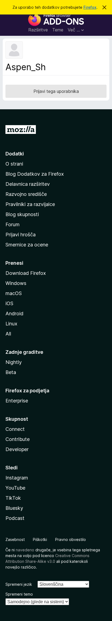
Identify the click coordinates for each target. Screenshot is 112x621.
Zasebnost (15, 539)
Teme (57, 30)
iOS (9, 303)
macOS (13, 293)
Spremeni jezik (18, 584)
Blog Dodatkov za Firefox (34, 174)
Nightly (13, 362)
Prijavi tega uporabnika (56, 91)
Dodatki (14, 154)
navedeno (25, 550)
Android (14, 313)
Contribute (17, 439)
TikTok (13, 498)
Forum (12, 224)
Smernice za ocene (26, 245)
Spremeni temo (19, 594)
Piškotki (40, 539)
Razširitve (38, 30)
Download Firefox (25, 273)
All (8, 334)
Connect (15, 429)
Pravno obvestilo (70, 539)
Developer (17, 449)
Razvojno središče (26, 194)
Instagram (16, 478)
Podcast (14, 518)
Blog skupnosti (22, 214)
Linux (11, 323)
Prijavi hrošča (20, 234)
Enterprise (16, 401)
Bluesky (14, 508)
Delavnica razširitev (27, 184)
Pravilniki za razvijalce (30, 204)
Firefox (90, 7)
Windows (15, 283)
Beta (10, 372)
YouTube (15, 488)
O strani (14, 164)
